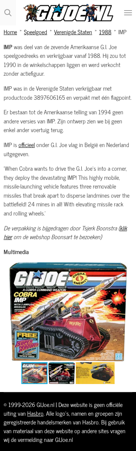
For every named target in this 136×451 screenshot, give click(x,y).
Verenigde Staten (73, 31)
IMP (122, 31)
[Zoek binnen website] (8, 12)
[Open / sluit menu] (128, 12)
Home (10, 31)
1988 (105, 31)
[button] (126, 268)
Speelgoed (35, 31)
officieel (26, 144)
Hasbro (35, 413)
